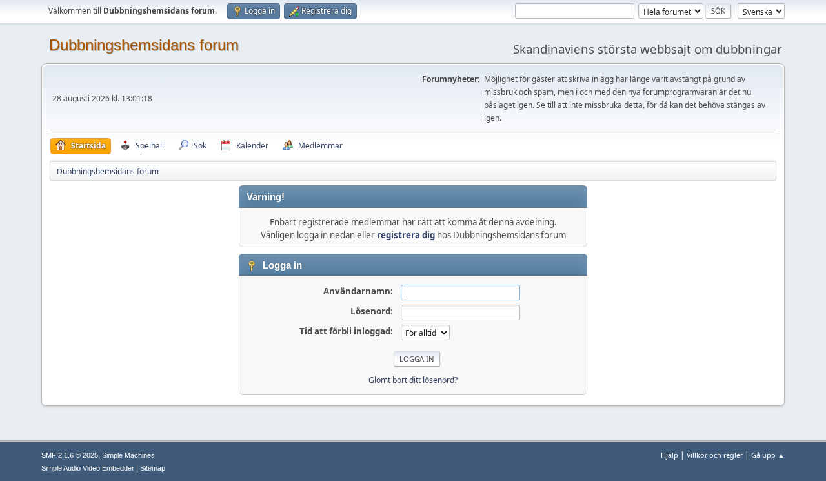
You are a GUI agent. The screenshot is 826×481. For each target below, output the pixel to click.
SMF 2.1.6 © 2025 (69, 455)
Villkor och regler (715, 455)
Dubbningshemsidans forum (144, 45)
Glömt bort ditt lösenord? (413, 379)
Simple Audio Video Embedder (87, 468)
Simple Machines (128, 455)
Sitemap (152, 468)
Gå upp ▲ (768, 455)
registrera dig (406, 235)
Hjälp (669, 455)
